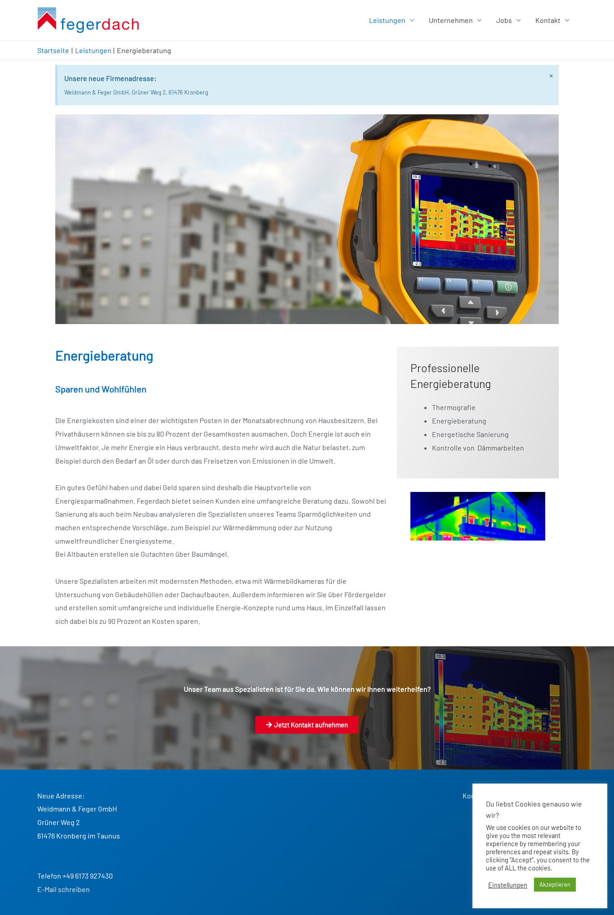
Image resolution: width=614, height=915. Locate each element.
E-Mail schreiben (63, 889)
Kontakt (548, 20)
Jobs (504, 20)
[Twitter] (567, 817)
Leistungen (387, 20)
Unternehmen (451, 20)
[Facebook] (547, 817)
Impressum (512, 795)
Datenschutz (557, 795)
